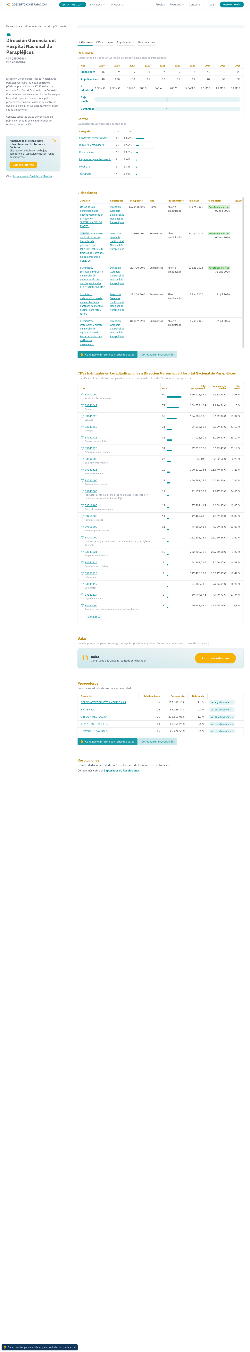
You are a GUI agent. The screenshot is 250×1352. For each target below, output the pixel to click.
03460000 (91, 516)
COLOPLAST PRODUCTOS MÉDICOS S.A (103, 702)
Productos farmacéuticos (98, 398)
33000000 (91, 537)
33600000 (91, 394)
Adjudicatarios (126, 42)
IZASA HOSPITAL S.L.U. (94, 724)
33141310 (91, 426)
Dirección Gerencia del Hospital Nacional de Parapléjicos (117, 214)
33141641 (91, 405)
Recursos (175, 4)
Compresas (90, 587)
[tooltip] (8, 34)
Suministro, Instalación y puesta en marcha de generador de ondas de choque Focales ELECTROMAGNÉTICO (92, 277)
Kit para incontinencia (96, 555)
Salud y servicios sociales (93, 137)
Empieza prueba (232, 4)
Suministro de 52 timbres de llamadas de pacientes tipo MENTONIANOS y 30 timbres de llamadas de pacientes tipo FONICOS (92, 247)
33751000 (91, 480)
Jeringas (89, 430)
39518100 (91, 505)
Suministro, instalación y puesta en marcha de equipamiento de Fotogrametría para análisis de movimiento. (91, 332)
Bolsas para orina (94, 473)
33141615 (91, 469)
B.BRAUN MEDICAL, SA (94, 716)
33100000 (91, 459)
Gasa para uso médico (96, 566)
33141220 (91, 416)
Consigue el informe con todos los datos (109, 354)
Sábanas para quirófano (97, 530)
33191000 (91, 605)
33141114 (91, 562)
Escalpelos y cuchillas (96, 441)
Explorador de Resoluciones (122, 770)
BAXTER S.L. (88, 709)
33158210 (91, 573)
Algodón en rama (94, 598)
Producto (117, 4)
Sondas (89, 409)
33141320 (91, 448)
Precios (160, 4)
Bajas (109, 42)
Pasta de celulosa (94, 519)
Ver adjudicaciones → (222, 702)
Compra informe (215, 658)
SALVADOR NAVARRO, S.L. (96, 731)
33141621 (91, 552)
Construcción (86, 152)
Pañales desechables (96, 484)
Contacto (194, 4)
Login (213, 4)
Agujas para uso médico (97, 451)
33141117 (91, 594)
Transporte (85, 173)
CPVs (99, 42)
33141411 (91, 437)
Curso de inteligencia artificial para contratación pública (39, 1347)
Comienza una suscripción (157, 354)
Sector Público (71, 4)
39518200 (91, 526)
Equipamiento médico (96, 462)
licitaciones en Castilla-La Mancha (32, 176)
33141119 (91, 584)
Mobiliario (84, 166)
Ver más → (94, 616)
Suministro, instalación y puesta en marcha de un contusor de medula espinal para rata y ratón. (91, 304)
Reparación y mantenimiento (95, 159)
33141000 (91, 491)
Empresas (96, 4)
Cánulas (89, 419)
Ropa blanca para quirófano (99, 509)
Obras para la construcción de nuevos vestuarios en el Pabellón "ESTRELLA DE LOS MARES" (91, 216)
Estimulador (91, 576)
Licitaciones (85, 42)
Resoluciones (146, 42)
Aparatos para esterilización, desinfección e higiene (112, 609)
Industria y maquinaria (91, 145)
